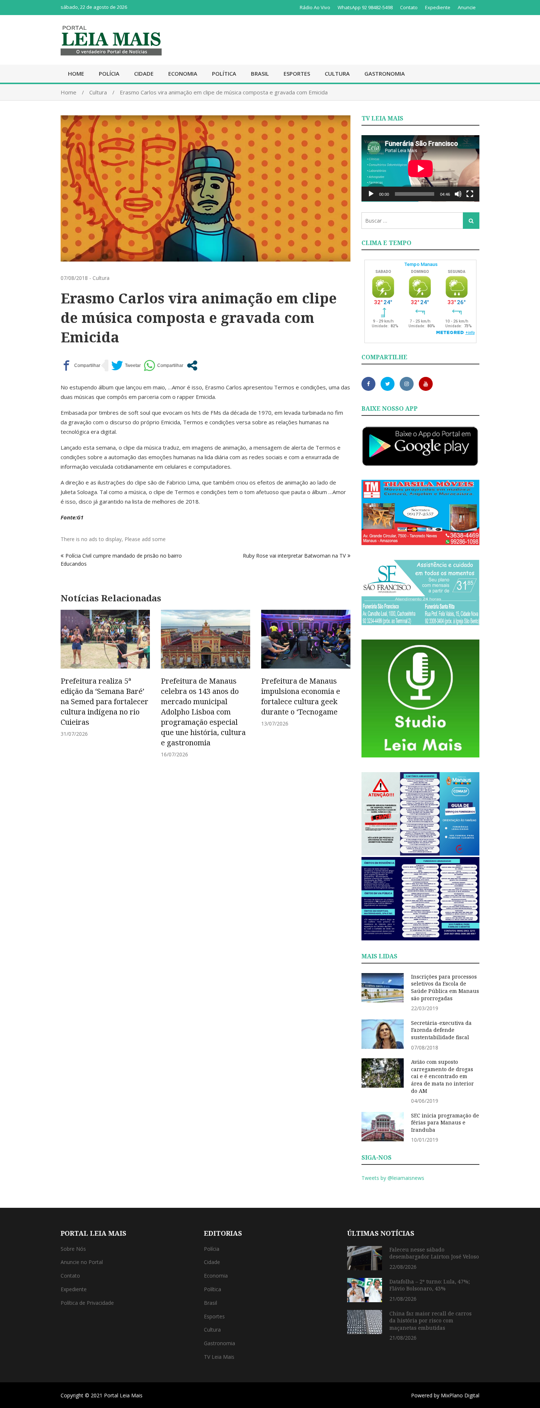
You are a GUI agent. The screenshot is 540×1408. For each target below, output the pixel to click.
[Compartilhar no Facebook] (80, 365)
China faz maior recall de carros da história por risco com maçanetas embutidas (430, 1320)
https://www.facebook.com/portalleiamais (368, 384)
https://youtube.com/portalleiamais (426, 384)
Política (224, 73)
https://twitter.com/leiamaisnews (388, 384)
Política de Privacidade (87, 1302)
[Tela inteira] (470, 194)
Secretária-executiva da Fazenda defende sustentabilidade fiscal (441, 1030)
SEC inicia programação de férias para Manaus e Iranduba (445, 1122)
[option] (105, 673)
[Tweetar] (126, 365)
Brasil (260, 73)
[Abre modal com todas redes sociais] (192, 365)
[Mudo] (458, 194)
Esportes (297, 73)
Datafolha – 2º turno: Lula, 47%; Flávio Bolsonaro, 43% (429, 1285)
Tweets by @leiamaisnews (392, 1177)
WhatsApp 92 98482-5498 (365, 7)
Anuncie (467, 7)
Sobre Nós (73, 1248)
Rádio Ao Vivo (315, 7)
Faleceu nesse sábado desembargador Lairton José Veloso (434, 1253)
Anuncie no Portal (82, 1261)
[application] (420, 168)
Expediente (437, 7)
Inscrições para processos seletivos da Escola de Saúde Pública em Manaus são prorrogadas (445, 987)
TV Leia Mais (219, 1356)
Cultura (337, 73)
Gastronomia (384, 73)
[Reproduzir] (371, 194)
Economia (182, 73)
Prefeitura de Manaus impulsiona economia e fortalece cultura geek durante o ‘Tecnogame (300, 696)
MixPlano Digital (460, 1395)
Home (76, 73)
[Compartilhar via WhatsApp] (163, 365)
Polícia (109, 73)
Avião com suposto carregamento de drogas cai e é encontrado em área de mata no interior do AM (442, 1076)
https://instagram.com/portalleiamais (407, 384)
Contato (409, 7)
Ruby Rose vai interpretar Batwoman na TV (294, 555)
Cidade (144, 73)
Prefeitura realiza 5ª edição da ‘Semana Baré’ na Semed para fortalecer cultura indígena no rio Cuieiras (104, 701)
